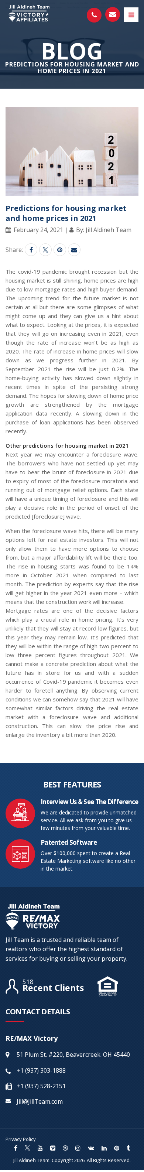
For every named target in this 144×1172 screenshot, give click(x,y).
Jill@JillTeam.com (40, 1101)
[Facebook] (31, 249)
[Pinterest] (60, 249)
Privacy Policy (21, 1139)
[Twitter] (45, 249)
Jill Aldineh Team (31, 1160)
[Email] (74, 249)
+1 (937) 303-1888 (41, 1070)
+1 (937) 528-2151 (41, 1086)
